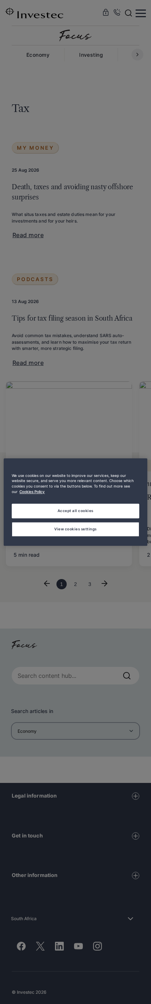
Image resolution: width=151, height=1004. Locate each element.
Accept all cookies (75, 510)
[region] (75, 502)
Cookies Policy (32, 492)
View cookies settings (75, 529)
